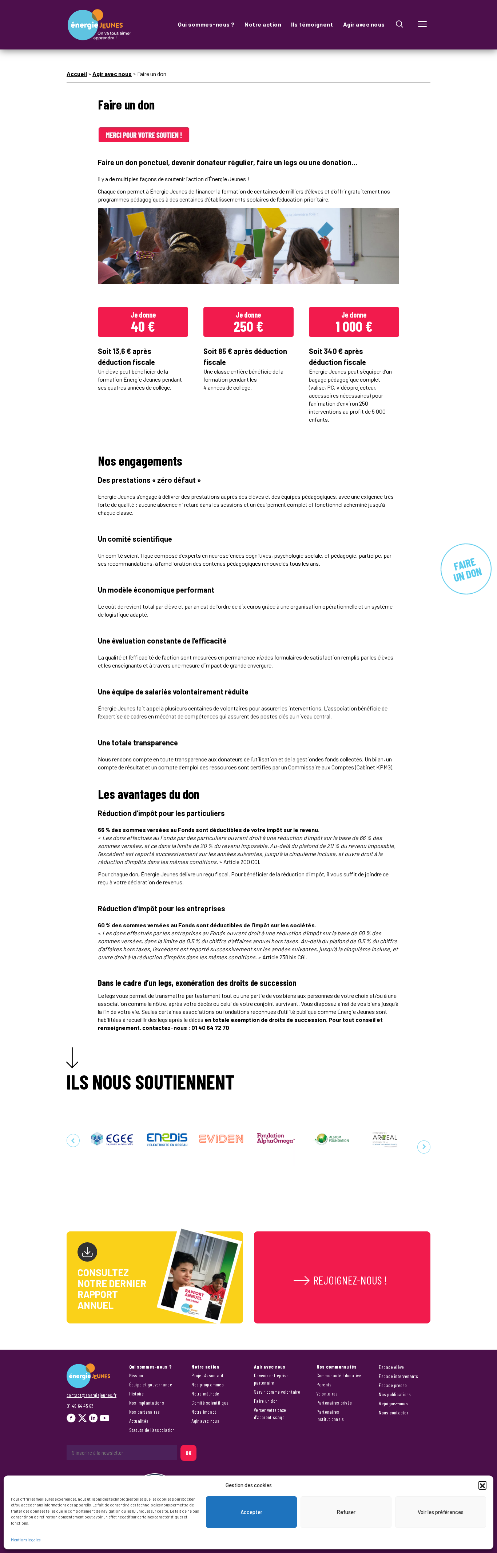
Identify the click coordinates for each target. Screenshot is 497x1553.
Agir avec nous (364, 24)
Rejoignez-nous (393, 1403)
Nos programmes (207, 1384)
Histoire (136, 1393)
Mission (136, 1375)
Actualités (139, 1421)
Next (423, 1147)
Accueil (77, 73)
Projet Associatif (207, 1375)
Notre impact (203, 1412)
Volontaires (327, 1393)
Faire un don (266, 1401)
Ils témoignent (312, 24)
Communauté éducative (339, 1375)
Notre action (262, 24)
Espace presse (393, 1385)
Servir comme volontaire (277, 1392)
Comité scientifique (209, 1402)
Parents (324, 1384)
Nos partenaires (144, 1412)
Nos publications (395, 1394)
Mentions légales (25, 1539)
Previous (73, 1140)
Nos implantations (146, 1402)
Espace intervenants (398, 1376)
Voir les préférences (441, 1512)
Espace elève (391, 1367)
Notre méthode (205, 1393)
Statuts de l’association (152, 1430)
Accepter (251, 1512)
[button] (482, 1485)
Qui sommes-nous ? (206, 24)
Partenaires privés (334, 1402)
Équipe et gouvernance (150, 1384)
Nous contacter (393, 1412)
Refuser (346, 1512)
